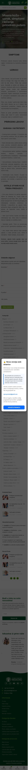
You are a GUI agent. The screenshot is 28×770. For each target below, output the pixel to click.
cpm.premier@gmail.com (10, 394)
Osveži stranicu (14, 407)
